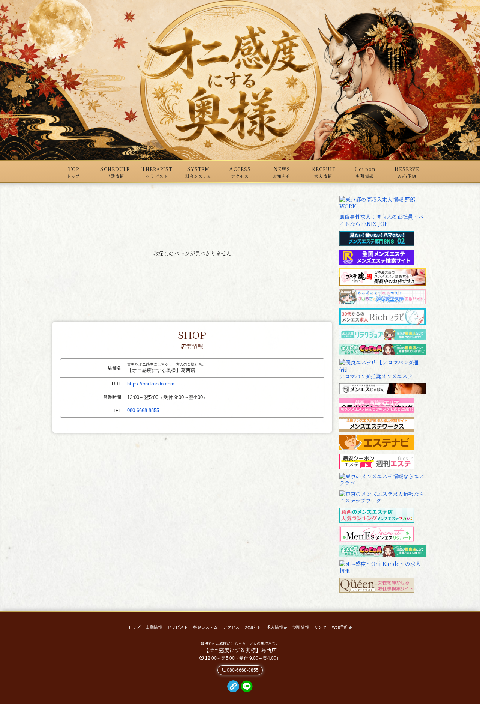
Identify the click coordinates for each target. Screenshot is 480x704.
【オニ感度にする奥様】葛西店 (240, 650)
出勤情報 (154, 627)
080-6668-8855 (143, 410)
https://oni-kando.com (150, 384)
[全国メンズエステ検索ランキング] (376, 256)
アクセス (231, 627)
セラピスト (177, 627)
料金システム (205, 627)
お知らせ (253, 627)
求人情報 (275, 627)
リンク (320, 627)
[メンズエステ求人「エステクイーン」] (376, 584)
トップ (134, 627)
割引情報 (300, 627)
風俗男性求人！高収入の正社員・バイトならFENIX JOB (381, 220)
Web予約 (341, 627)
